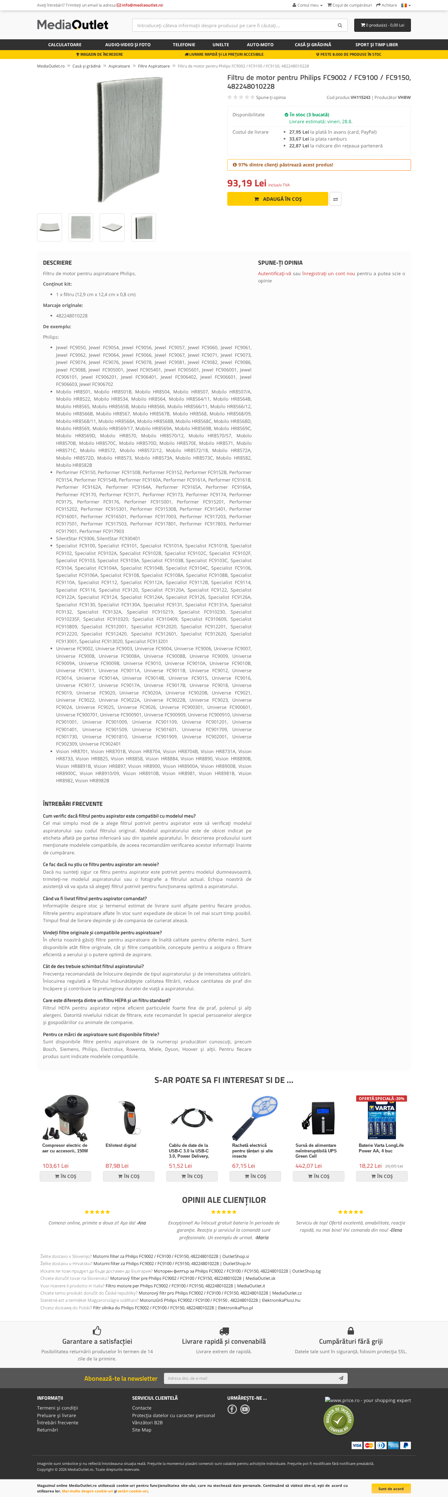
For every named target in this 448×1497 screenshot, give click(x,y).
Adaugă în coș (282, 199)
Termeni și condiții (57, 1408)
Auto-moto (260, 44)
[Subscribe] (341, 1378)
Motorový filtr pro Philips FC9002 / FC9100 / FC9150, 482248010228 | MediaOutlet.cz (220, 1293)
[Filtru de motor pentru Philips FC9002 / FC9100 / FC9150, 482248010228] (129, 140)
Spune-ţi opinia (271, 97)
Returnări (47, 1430)
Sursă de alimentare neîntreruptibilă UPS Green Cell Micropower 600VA (316, 1154)
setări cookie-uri (133, 1490)
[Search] (340, 25)
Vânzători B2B (147, 1422)
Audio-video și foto (128, 44)
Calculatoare (64, 44)
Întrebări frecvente (57, 1422)
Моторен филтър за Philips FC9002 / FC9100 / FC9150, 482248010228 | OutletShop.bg (237, 1271)
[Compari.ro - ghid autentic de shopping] (338, 1420)
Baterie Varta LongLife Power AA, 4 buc (381, 1148)
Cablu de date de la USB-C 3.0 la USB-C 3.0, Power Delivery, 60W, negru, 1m (189, 1154)
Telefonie (184, 44)
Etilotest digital (121, 1145)
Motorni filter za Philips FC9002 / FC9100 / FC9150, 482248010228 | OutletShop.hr (172, 1263)
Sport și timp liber (377, 44)
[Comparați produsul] (335, 199)
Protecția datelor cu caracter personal (173, 1415)
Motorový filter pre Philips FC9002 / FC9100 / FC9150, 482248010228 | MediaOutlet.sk (192, 1278)
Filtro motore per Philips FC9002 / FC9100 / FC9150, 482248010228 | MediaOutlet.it (185, 1286)
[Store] (406, 5)
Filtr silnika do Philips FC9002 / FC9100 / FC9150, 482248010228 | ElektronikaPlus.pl (173, 1308)
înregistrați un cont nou (329, 273)
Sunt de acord (391, 1488)
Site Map (142, 1430)
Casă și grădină (313, 44)
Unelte (221, 44)
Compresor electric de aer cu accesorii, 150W (65, 1148)
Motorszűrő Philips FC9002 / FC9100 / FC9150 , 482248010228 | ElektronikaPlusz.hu (220, 1300)
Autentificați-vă (274, 273)
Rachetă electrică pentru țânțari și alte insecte (252, 1151)
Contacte (142, 1408)
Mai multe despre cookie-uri (87, 1490)
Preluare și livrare (56, 1415)
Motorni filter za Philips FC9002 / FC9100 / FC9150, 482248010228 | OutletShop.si (171, 1256)
